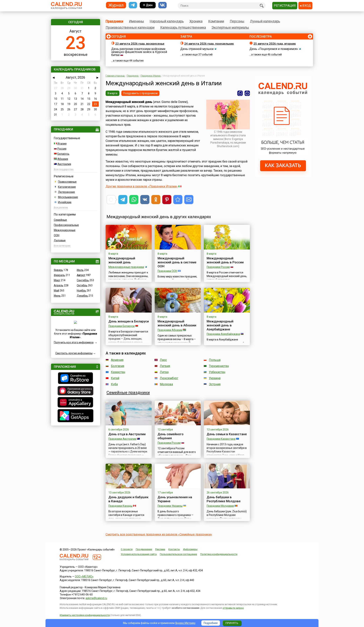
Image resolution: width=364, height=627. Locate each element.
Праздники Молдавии (220, 505)
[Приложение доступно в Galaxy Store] (75, 391)
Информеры (190, 549)
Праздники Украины (170, 505)
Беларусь (63, 153)
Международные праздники (126, 266)
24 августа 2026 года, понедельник (209, 43)
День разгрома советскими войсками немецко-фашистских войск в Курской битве (139, 52)
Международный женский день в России (225, 260)
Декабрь (82, 295)
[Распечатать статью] (247, 93)
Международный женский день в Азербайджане (220, 325)
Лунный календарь (265, 21)
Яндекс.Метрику (185, 623)
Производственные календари (130, 27)
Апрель (58, 285)
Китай (115, 378)
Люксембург (169, 378)
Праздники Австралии (122, 438)
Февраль (59, 275)
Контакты (174, 549)
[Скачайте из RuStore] (75, 378)
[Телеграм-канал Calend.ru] (133, 5)
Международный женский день (121, 260)
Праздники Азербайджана (223, 334)
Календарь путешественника (183, 27)
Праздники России (218, 266)
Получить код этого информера (73, 342)
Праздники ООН (167, 270)
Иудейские (64, 202)
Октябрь (82, 285)
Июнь (57, 295)
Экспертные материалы (230, 27)
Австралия (64, 164)
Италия (62, 143)
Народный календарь (167, 21)
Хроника (195, 21)
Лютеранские (66, 191)
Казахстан (118, 372)
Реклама (160, 549)
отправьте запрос (233, 607)
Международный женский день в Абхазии (177, 323)
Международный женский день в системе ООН (177, 262)
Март (57, 280)
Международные (64, 230)
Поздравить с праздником (140, 93)
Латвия (165, 366)
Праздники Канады (120, 505)
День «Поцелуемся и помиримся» (273, 49)
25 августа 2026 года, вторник (274, 43)
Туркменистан (219, 366)
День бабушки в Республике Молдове (224, 499)
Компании (216, 21)
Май (56, 290)
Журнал (116, 5)
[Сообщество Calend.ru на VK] (162, 5)
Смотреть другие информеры (74, 353)
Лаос (163, 360)
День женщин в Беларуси (128, 321)
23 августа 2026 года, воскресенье (139, 43)
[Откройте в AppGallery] (75, 403)
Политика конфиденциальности (218, 554)
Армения (117, 360)
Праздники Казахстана (221, 438)
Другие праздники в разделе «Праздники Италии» (142, 186)
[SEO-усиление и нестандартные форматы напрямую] (283, 176)
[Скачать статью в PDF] (240, 93)
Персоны (237, 21)
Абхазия (62, 158)
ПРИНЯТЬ (231, 623)
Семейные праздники (128, 392)
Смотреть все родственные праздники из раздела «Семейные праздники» (159, 534)
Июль (80, 270)
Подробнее (211, 623)
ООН (56, 235)
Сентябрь (83, 280)
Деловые (60, 240)
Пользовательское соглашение (178, 554)
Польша (214, 360)
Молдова (166, 384)
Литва (164, 372)
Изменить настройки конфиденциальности (85, 615)
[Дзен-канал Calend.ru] (148, 5)
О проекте (127, 549)
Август (81, 275)
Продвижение (144, 549)
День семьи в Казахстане (227, 434)
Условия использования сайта (139, 554)
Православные (67, 181)
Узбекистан (217, 372)
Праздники (114, 21)
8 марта (112, 93)
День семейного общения (171, 436)
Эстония (214, 384)
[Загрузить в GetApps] (75, 416)
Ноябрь (81, 290)
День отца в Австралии (127, 434)
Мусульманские (68, 197)
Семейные (60, 219)
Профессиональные (66, 225)
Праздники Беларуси (121, 326)
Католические (67, 186)
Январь (58, 270)
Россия (61, 148)
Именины (136, 21)
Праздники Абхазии (170, 330)
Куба (114, 384)
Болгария (117, 366)
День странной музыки (196, 49)
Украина (214, 378)
